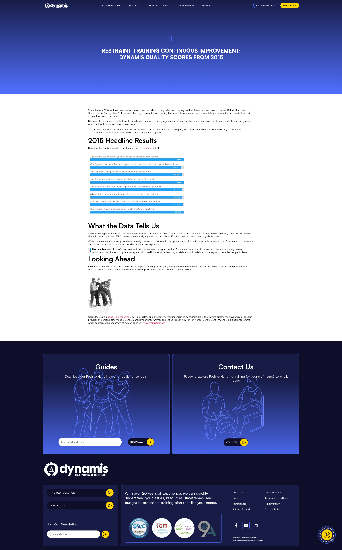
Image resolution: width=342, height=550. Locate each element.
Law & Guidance (273, 492)
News (235, 497)
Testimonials (239, 503)
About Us (238, 492)
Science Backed (241, 509)
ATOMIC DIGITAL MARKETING (254, 541)
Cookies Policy (273, 509)
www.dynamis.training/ (153, 322)
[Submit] (105, 534)
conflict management (119, 316)
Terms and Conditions (276, 497)
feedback (147, 148)
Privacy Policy (272, 503)
